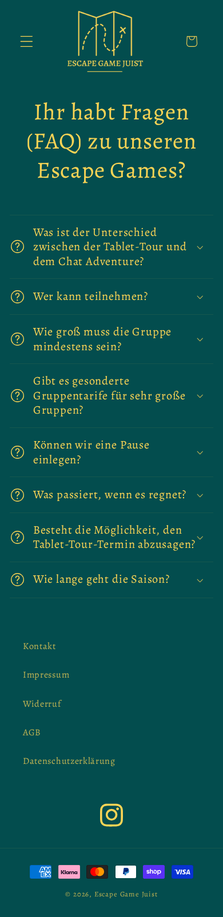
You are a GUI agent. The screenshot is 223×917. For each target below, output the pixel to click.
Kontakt (39, 646)
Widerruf (42, 704)
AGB (32, 732)
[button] (26, 41)
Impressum (46, 674)
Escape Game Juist (126, 894)
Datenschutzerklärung (69, 761)
